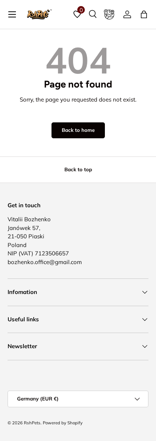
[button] (144, 14)
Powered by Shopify (63, 422)
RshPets (32, 422)
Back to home (78, 130)
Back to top (78, 169)
